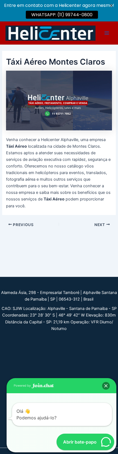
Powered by (23, 385)
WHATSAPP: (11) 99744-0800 (61, 15)
